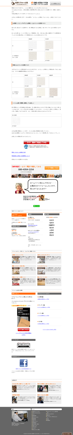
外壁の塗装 (34, 418)
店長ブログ (48, 415)
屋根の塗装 (34, 419)
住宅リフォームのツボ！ (50, 413)
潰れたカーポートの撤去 (36, 429)
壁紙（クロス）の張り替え (18, 266)
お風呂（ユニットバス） (18, 254)
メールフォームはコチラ (33, 231)
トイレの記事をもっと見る (43, 315)
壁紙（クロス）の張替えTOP (19, 152)
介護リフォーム (35, 425)
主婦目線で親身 (16, 395)
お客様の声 (48, 420)
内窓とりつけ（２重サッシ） (19, 277)
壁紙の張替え (34, 415)
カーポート (34, 428)
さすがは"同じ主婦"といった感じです (21, 383)
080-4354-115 (17, 424)
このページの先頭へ (67, 433)
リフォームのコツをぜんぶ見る (49, 329)
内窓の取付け (34, 422)
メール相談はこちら (55, 3)
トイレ (33, 414)
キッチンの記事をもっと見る (44, 307)
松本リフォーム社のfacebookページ (23, 368)
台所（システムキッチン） (44, 254)
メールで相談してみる (52, 168)
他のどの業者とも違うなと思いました (47, 383)
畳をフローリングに (42, 277)
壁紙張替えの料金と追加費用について (21, 155)
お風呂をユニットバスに (36, 411)
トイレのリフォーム (42, 266)
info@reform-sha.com (32, 225)
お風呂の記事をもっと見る (43, 299)
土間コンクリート (35, 421)
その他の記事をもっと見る (43, 323)
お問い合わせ (34, 426)
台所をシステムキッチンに (36, 412)
